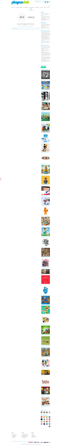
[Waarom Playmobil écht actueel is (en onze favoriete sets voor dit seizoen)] (45, 319)
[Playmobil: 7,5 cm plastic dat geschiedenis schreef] (45, 279)
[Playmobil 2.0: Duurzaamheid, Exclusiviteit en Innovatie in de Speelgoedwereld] (45, 263)
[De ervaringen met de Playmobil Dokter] (45, 128)
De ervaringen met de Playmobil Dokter (45, 132)
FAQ (30, 441)
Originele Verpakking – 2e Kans (25, 435)
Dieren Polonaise (31, 7)
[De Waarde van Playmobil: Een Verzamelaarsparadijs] (45, 158)
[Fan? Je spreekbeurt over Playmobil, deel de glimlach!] (45, 180)
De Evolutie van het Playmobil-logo (44, 142)
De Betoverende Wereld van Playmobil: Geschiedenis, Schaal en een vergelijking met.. (45, 122)
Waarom (33, 434)
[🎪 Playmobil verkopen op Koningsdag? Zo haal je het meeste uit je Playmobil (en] (45, 401)
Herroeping (28, 441)
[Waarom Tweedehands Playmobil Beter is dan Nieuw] (45, 330)
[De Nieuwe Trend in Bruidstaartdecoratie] (45, 147)
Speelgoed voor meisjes (14, 435)
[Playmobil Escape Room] (45, 271)
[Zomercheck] (45, 381)
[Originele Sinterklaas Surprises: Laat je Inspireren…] (45, 252)
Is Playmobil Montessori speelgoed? (44, 215)
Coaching (41, 7)
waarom (46, 41)
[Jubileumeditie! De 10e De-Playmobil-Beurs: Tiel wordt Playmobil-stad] (45, 231)
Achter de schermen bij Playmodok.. (44, 100)
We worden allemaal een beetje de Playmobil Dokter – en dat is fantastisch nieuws (45, 368)
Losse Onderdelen (25, 7)
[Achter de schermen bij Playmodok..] (45, 96)
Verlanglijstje (13, 437)
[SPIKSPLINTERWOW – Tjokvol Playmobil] (45, 300)
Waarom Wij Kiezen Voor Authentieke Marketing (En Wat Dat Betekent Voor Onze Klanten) (45, 346)
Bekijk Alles (13, 7)
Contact (48, 7)
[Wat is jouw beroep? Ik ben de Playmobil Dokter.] (45, 352)
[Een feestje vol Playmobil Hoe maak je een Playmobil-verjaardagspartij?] (45, 169)
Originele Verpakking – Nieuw (25, 436)
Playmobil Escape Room (43, 274)
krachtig (43, 14)
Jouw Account (33, 435)
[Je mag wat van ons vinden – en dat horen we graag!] (45, 221)
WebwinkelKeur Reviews (31, 444)
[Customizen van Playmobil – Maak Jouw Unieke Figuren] (45, 106)
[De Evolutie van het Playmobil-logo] (45, 138)
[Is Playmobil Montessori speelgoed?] (45, 211)
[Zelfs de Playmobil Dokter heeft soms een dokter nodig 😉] (45, 372)
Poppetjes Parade (37, 7)
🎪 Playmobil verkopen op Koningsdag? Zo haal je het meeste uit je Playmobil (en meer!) (45, 407)
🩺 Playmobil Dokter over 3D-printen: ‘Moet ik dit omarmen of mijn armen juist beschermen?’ (45, 395)
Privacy (24, 441)
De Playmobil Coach (14, 434)
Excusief (45, 7)
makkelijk (43, 13)
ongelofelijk (44, 16)
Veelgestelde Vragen (34, 436)
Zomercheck (42, 385)
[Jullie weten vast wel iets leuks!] (45, 242)
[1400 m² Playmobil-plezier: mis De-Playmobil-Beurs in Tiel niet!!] (45, 85)
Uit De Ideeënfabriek (24, 437)
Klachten (26, 441)
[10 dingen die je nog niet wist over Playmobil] (45, 74)
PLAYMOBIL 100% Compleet (19, 7)
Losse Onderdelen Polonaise (25, 434)
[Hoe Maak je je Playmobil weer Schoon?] (45, 201)
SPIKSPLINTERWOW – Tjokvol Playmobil (45, 304)
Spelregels (22, 441)
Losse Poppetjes (14, 436)
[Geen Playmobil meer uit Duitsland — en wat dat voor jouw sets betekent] (45, 190)
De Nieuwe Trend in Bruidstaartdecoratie (45, 152)
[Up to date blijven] (45, 310)
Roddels (42, 41)
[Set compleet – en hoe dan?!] (45, 290)
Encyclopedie (32, 441)
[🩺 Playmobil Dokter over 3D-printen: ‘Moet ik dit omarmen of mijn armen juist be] (45, 390)
